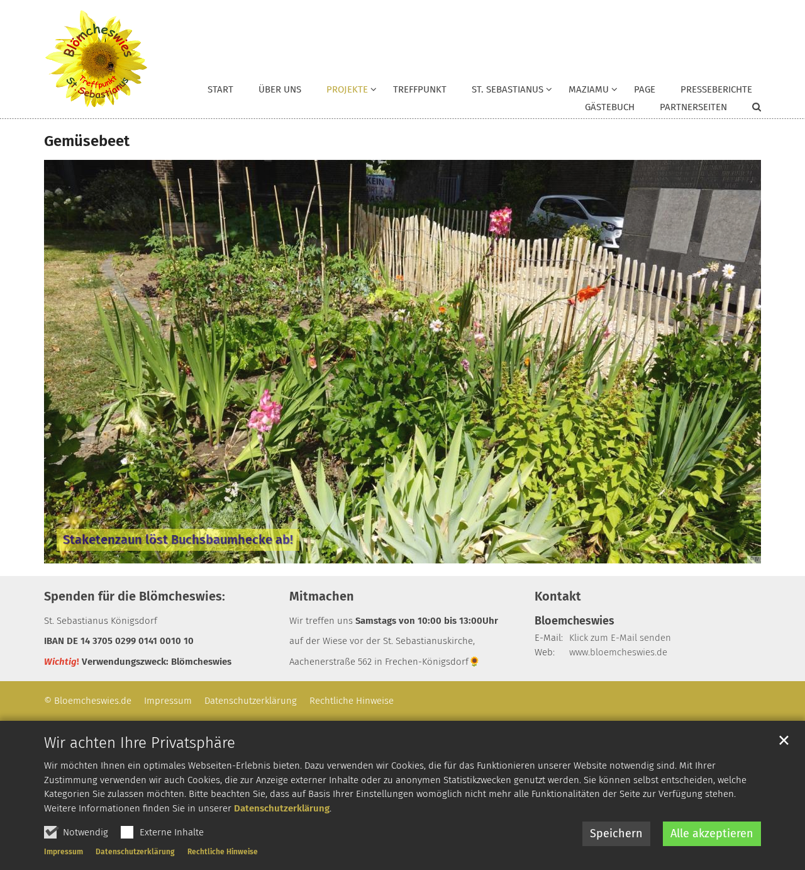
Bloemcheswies (574, 621)
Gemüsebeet (87, 141)
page (644, 89)
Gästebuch (610, 107)
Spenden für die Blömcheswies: (134, 596)
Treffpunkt (420, 89)
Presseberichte (716, 89)
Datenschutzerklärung (282, 808)
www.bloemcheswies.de (618, 652)
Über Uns (279, 89)
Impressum (63, 851)
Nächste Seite (735, 361)
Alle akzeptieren (711, 833)
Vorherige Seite (69, 361)
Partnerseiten (693, 107)
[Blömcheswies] (96, 59)
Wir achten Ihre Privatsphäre (139, 743)
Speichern (616, 833)
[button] (343, 92)
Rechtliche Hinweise (222, 851)
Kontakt (558, 596)
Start (220, 89)
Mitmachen (321, 596)
